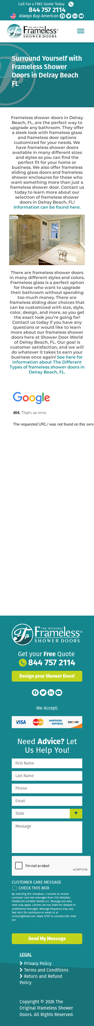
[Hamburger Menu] (80, 31)
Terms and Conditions (45, 970)
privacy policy (30, 923)
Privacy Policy (37, 963)
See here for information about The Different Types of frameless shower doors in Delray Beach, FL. (47, 365)
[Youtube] (81, 16)
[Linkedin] (75, 16)
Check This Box (34, 887)
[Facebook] (62, 16)
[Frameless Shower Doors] (47, 634)
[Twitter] (68, 16)
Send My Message (47, 938)
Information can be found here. (47, 207)
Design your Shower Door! (47, 676)
